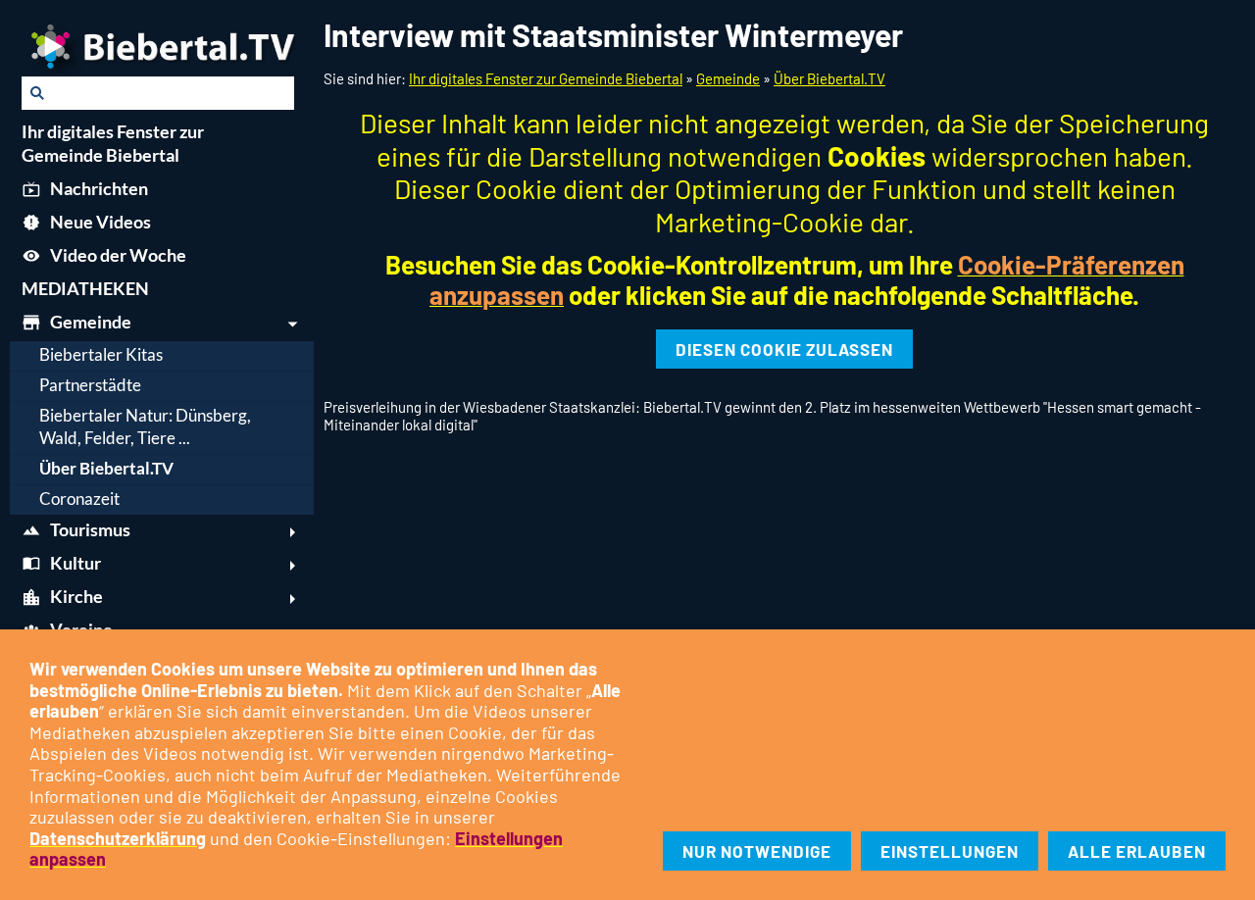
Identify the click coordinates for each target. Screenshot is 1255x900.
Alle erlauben (1137, 851)
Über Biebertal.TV (829, 78)
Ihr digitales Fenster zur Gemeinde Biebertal (545, 78)
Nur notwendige (756, 851)
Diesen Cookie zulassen (784, 349)
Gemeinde (728, 78)
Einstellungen (949, 851)
